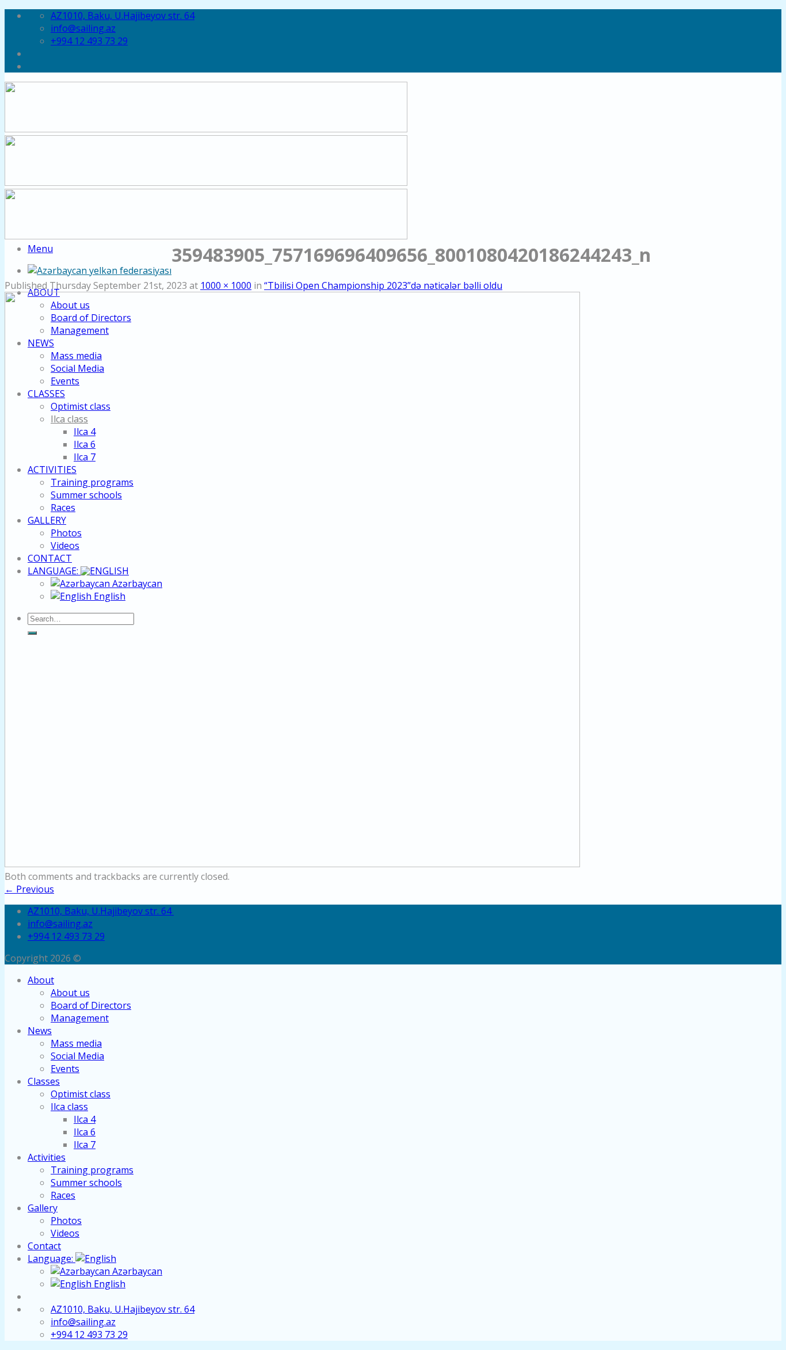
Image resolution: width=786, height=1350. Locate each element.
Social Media (77, 1056)
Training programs (92, 1170)
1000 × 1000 (225, 285)
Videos (65, 1233)
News (40, 1030)
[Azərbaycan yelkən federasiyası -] (99, 270)
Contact (44, 1246)
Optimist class (80, 1094)
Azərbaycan (136, 1271)
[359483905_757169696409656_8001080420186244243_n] (292, 863)
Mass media (76, 1043)
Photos (66, 1220)
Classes (44, 1081)
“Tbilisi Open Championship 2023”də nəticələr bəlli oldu (383, 285)
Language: (51, 1258)
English (108, 1283)
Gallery (43, 1208)
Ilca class (69, 1106)
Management (80, 1018)
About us (70, 992)
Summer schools (86, 1182)
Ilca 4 (85, 1119)
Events (65, 1068)
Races (63, 1195)
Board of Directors (91, 1005)
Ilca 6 (85, 1132)
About (41, 980)
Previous (29, 889)
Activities (47, 1157)
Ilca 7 (85, 1144)
